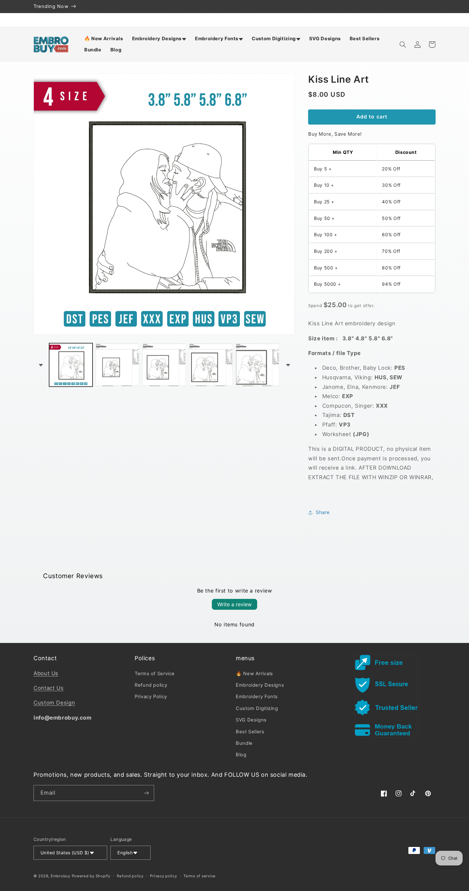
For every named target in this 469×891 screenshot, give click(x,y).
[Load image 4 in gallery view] (211, 365)
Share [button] (323, 512)
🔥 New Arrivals (254, 673)
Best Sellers (250, 732)
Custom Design (54, 702)
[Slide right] (288, 365)
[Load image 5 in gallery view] (257, 365)
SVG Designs (251, 720)
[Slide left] (41, 365)
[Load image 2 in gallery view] (117, 365)
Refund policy (151, 685)
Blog (241, 755)
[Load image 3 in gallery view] (164, 365)
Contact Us (48, 688)
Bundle (244, 743)
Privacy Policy (151, 696)
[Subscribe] (146, 793)
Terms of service (199, 876)
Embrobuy (60, 876)
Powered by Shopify (91, 876)
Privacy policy (163, 876)
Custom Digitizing (257, 708)
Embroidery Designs (260, 685)
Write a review (234, 604)
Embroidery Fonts (257, 696)
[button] (159, 38)
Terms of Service (155, 673)
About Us (46, 673)
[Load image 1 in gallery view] (71, 365)
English (125, 852)
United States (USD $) (65, 852)
